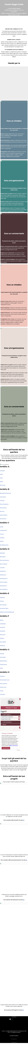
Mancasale (3, 657)
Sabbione (2, 645)
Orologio (2, 500)
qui (23, 820)
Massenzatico (3, 660)
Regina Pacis (3, 507)
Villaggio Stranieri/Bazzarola (7, 612)
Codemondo (3, 530)
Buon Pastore (3, 563)
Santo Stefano (3, 515)
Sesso (1, 668)
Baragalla (2, 553)
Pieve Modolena (4, 504)
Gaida (1, 481)
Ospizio (2, 601)
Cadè (1, 474)
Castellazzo (3, 623)
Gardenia (2, 676)
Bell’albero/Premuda (5, 493)
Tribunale (2, 694)
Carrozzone (3, 496)
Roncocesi (2, 485)
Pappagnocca (3, 578)
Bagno (1, 620)
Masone (2, 638)
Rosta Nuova (3, 585)
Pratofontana (3, 664)
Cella (1, 477)
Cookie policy (14, 1042)
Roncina (2, 511)
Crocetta (2, 567)
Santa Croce (3, 687)
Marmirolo (2, 634)
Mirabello (2, 597)
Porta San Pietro (4, 608)
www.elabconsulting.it (14, 1035)
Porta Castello (3, 582)
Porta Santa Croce (4, 679)
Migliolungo (3, 574)
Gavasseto (2, 631)
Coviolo (2, 534)
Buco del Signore (4, 560)
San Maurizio (3, 604)
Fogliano (2, 537)
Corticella (2, 627)
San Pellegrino (3, 589)
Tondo (1, 690)
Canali (1, 526)
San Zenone (3, 518)
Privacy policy (14, 1038)
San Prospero (3, 683)
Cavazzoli (2, 470)
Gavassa (2, 653)
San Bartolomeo (4, 545)
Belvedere (2, 556)
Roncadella (3, 641)
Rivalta (1, 541)
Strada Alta (3, 571)
